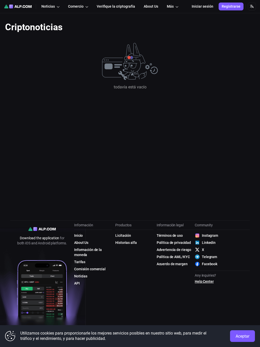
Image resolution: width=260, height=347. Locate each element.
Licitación (123, 235)
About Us (81, 243)
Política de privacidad (174, 243)
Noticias (80, 276)
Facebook (209, 264)
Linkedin (209, 243)
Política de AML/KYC (173, 257)
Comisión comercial (90, 269)
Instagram (210, 235)
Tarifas (79, 262)
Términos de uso (170, 235)
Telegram (209, 257)
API (77, 283)
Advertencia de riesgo (174, 250)
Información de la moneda (88, 252)
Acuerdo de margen (172, 264)
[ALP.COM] (18, 6)
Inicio (78, 235)
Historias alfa (126, 243)
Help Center (204, 281)
